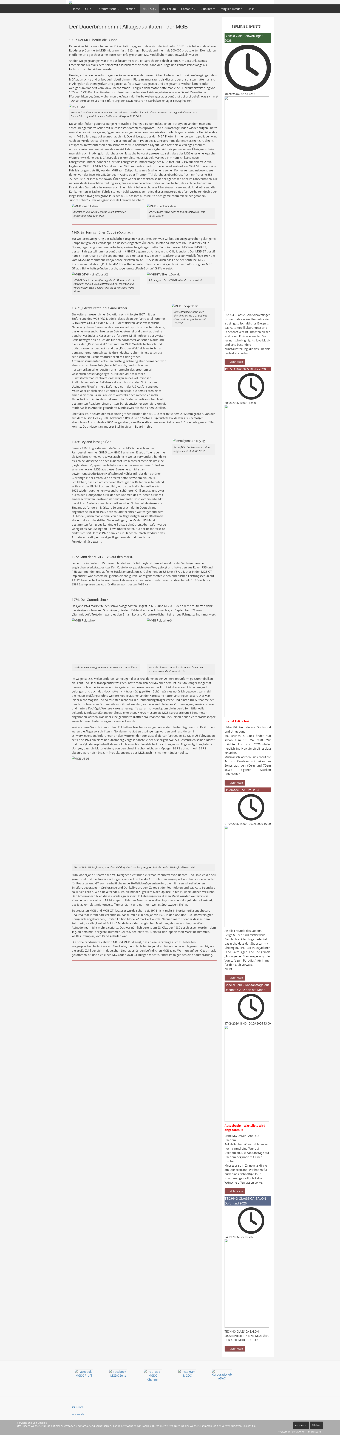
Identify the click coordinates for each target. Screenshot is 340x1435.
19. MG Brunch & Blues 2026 (245, 369)
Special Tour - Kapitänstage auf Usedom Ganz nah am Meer (247, 987)
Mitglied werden (231, 9)
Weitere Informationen (291, 1431)
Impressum (77, 1406)
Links (251, 9)
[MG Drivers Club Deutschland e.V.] (90, 2)
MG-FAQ (148, 9)
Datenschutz (78, 1413)
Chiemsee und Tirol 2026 (242, 789)
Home (76, 9)
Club (88, 9)
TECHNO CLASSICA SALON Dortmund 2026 (245, 1200)
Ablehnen (316, 1425)
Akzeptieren (301, 1425)
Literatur (187, 9)
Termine (130, 9)
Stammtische (108, 9)
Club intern (208, 9)
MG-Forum (169, 9)
